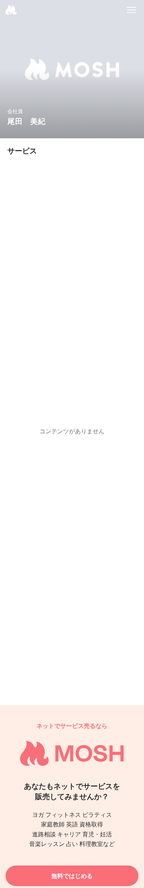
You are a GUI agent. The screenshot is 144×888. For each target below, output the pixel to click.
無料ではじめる (72, 876)
